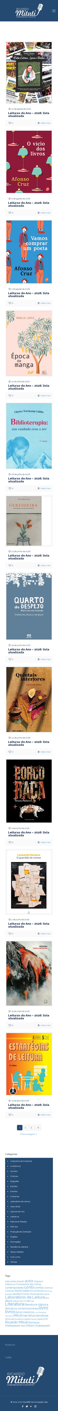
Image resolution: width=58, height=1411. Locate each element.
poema (13, 1319)
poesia (27, 1319)
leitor (47, 1298)
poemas (20, 1319)
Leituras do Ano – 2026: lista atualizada (28, 114)
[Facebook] (22, 1406)
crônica (48, 1287)
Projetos (13, 1237)
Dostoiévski (36, 1290)
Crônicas (14, 1176)
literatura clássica (36, 1304)
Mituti (18, 1315)
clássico (38, 1281)
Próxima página (27, 1134)
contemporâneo (14, 1287)
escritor (17, 1294)
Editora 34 (48, 1291)
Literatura (14, 1216)
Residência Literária (19, 1247)
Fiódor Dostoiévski (32, 1294)
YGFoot (13, 1262)
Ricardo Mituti (16, 1322)
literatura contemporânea (22, 1308)
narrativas (41, 1315)
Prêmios (14, 1227)
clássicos (10, 1284)
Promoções (15, 1242)
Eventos (13, 1191)
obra (7, 1319)
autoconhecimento (14, 1281)
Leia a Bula (15, 1206)
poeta (39, 1319)
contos (39, 1287)
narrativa (29, 1315)
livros (10, 1311)
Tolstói (23, 1326)
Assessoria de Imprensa (21, 1161)
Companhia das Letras (28, 1284)
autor (29, 1281)
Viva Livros (15, 1257)
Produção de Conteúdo (20, 1232)
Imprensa (14, 1196)
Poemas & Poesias (18, 1222)
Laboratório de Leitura (20, 1201)
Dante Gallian (22, 1290)
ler (28, 1300)
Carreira (13, 1171)
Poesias (34, 1319)
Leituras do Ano (17, 1211)
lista (32, 1301)
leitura (8, 1300)
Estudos (13, 1186)
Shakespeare (12, 1325)
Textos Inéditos (17, 1252)
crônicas (9, 1290)
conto (29, 1287)
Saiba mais (46, 123)
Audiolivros (15, 1166)
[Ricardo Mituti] (29, 11)
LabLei (46, 1294)
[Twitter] (27, 1406)
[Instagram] (35, 1406)
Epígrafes (14, 1181)
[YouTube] (31, 1406)
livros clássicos (25, 1312)
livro (43, 1307)
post (45, 1319)
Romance (33, 1322)
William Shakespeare (38, 1325)
